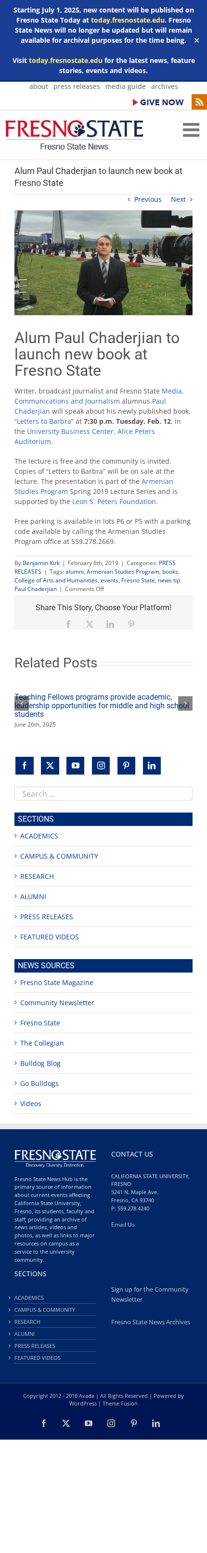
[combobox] (103, 794)
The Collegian (42, 1043)
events (109, 580)
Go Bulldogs (39, 1083)
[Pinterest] (126, 766)
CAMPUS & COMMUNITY (59, 856)
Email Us (123, 1224)
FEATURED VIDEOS (49, 936)
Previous (148, 199)
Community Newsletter (57, 1002)
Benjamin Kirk (41, 563)
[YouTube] (75, 766)
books (170, 571)
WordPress (83, 1403)
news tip (169, 580)
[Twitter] (50, 766)
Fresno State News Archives (150, 1322)
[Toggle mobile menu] (192, 129)
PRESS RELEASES (46, 916)
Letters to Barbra (44, 421)
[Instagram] (101, 766)
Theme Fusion (120, 1403)
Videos (30, 1103)
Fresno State (138, 580)
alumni (74, 571)
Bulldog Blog (40, 1063)
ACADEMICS (39, 835)
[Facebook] (24, 766)
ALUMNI (33, 896)
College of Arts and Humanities (56, 580)
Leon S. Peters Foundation (113, 501)
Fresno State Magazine (56, 982)
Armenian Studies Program (123, 571)
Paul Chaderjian (35, 589)
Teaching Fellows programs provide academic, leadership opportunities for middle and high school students (101, 705)
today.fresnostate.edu (128, 20)
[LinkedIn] (152, 766)
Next (178, 199)
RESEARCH (37, 876)
